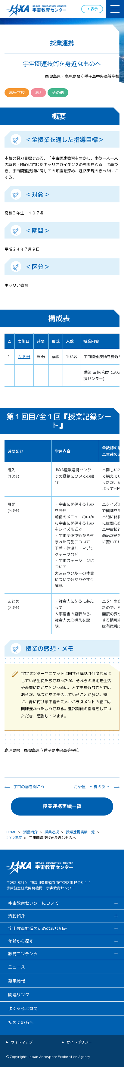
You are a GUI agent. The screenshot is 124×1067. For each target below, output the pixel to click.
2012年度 (14, 837)
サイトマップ (22, 1042)
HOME (11, 832)
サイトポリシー (79, 1042)
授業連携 (52, 832)
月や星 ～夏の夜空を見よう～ (92, 786)
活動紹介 (30, 832)
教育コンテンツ (23, 953)
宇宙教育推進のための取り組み (37, 928)
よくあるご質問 (23, 1008)
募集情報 (16, 981)
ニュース (16, 967)
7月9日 (24, 356)
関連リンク (18, 994)
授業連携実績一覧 (62, 806)
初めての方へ (20, 1022)
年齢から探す (20, 941)
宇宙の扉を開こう (29, 786)
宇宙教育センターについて (33, 903)
